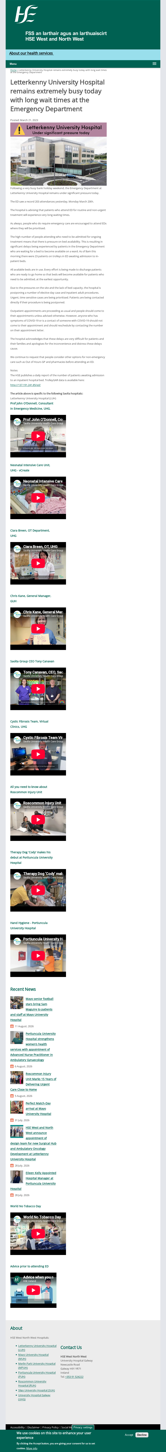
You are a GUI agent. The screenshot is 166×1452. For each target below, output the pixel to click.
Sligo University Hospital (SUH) (36, 1390)
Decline (142, 1434)
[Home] (24, 14)
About (16, 1328)
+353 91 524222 (74, 1376)
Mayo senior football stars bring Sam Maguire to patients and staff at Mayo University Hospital (31, 1009)
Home (13, 69)
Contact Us (71, 1347)
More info (31, 1448)
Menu (13, 63)
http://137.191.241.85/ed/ (25, 385)
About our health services (31, 53)
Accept (129, 1434)
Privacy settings (83, 1427)
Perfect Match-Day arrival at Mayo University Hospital (38, 1108)
